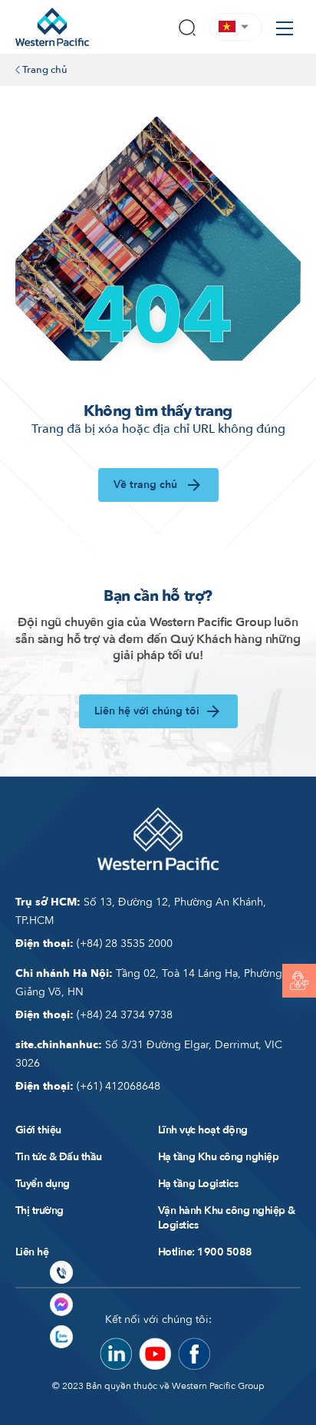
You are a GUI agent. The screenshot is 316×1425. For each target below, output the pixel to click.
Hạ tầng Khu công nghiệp (218, 1157)
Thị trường (39, 1210)
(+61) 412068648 (87, 1086)
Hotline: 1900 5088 (205, 1252)
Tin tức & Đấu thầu (58, 1157)
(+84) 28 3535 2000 (94, 943)
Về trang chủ (147, 484)
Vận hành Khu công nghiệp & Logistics (226, 1217)
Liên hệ (31, 1252)
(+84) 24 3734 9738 (94, 1015)
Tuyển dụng (42, 1183)
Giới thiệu (38, 1130)
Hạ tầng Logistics (198, 1183)
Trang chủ (43, 70)
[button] (235, 26)
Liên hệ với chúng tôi (146, 711)
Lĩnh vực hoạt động (203, 1130)
